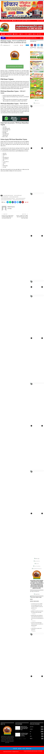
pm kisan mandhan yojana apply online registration (8, 198)
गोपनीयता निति (15, 748)
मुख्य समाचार (10, 34)
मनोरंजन (39, 34)
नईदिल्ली (31, 738)
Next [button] (42, 148)
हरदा (30, 731)
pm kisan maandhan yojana (18, 195)
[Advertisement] (15, 183)
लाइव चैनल (14, 20)
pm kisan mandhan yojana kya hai (20, 198)
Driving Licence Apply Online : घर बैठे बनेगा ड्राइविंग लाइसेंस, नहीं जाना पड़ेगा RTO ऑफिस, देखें (8, 217)
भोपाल (31, 736)
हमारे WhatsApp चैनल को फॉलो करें (15, 66)
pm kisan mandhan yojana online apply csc (18, 199)
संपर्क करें (19, 20)
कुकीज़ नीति (19, 748)
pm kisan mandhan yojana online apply (6, 199)
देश (26, 34)
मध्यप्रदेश (15, 34)
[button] (31, 106)
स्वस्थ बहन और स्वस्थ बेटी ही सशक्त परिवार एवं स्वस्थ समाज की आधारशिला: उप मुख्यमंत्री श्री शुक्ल (37, 624)
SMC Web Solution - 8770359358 (37, 751)
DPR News (28, 20)
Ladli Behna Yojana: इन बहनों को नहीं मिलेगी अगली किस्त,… (24, 734)
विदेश (31, 34)
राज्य (22, 34)
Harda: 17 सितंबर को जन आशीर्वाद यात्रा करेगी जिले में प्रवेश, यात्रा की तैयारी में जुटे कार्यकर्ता (22, 217)
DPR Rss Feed (28, 748)
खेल (35, 34)
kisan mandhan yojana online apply (8, 195)
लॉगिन (24, 20)
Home (4, 34)
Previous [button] (31, 148)
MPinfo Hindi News (34, 601)
